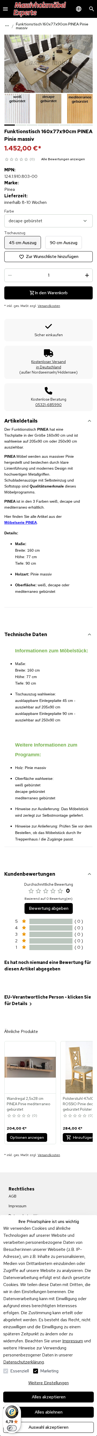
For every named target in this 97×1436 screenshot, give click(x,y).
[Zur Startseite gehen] (40, 9)
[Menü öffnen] (5, 9)
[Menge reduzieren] (10, 275)
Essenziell (19, 1371)
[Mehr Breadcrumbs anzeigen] (7, 25)
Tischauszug (14, 232)
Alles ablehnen (49, 1412)
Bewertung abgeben (48, 908)
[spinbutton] (48, 275)
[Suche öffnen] (91, 9)
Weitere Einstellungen (48, 1383)
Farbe (9, 211)
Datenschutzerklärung (23, 1362)
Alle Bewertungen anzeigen (63, 159)
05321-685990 (48, 404)
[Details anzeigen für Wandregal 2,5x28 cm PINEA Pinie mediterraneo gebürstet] (30, 1067)
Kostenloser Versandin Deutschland (48, 364)
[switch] (12, 1428)
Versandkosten (49, 306)
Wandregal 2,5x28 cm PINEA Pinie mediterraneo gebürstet (28, 1104)
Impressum (72, 1341)
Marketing (49, 1371)
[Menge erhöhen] (87, 275)
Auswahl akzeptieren (48, 1427)
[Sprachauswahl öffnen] (78, 9)
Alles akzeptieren (48, 1397)
